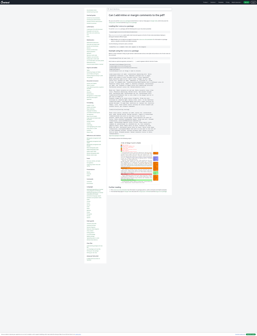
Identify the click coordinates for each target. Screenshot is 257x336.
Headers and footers (91, 107)
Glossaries (89, 92)
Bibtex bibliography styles (92, 147)
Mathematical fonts (91, 62)
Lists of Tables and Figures (93, 73)
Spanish (88, 217)
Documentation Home (92, 10)
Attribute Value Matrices (92, 239)
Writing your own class (92, 252)
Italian (88, 208)
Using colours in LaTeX (92, 128)
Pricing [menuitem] (227, 2)
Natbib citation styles (91, 151)
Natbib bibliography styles (93, 149)
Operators (89, 53)
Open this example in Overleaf (116, 135)
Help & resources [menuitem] (236, 2)
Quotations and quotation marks (94, 197)
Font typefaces (90, 162)
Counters (89, 123)
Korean (88, 212)
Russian (88, 215)
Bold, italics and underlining (93, 33)
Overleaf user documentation (93, 18)
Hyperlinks (89, 99)
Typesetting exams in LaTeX (93, 238)
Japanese (89, 210)
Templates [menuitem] (221, 2)
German (88, 205)
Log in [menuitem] (253, 2)
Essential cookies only (240, 334)
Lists (88, 34)
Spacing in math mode (92, 55)
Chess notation (90, 230)
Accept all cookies (251, 334)
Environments (90, 183)
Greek (88, 206)
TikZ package (90, 77)
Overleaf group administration (93, 19)
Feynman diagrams (91, 227)
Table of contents (90, 85)
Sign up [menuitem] (246, 2)
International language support (94, 195)
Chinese (88, 201)
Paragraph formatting (92, 110)
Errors (88, 36)
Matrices (89, 48)
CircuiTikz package (91, 234)
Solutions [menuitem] (212, 2)
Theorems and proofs (91, 223)
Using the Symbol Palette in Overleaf (95, 64)
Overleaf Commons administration (94, 21)
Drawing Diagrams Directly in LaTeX (95, 75)
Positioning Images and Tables (94, 72)
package (124, 21)
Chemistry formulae (91, 225)
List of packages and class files (93, 249)
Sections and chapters (92, 83)
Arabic (88, 199)
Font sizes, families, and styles (93, 161)
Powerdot (89, 173)
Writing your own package (93, 250)
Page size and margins (92, 116)
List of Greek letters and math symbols (95, 60)
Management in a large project (94, 95)
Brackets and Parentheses (92, 46)
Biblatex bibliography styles (93, 153)
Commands (89, 181)
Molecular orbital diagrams (93, 229)
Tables (88, 70)
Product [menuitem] (205, 2)
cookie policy (78, 334)
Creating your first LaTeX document (95, 29)
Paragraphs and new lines (93, 31)
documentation (146, 39)
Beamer (88, 172)
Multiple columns (91, 121)
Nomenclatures (90, 94)
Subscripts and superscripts (93, 44)
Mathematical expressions (93, 42)
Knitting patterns (90, 232)
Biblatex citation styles (92, 155)
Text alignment (90, 114)
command (115, 22)
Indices (88, 90)
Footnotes (89, 130)
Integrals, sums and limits (93, 57)
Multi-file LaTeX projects (92, 97)
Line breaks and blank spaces (93, 112)
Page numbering (90, 109)
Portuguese (89, 214)
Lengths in (90, 105)
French (88, 203)
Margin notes (90, 132)
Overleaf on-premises (91, 23)
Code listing (89, 125)
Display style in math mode (93, 58)
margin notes (154, 21)
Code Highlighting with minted (94, 126)
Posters (88, 175)
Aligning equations (91, 51)
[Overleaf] (5, 2)
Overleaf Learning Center (92, 12)
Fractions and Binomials (92, 49)
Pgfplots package (90, 236)
